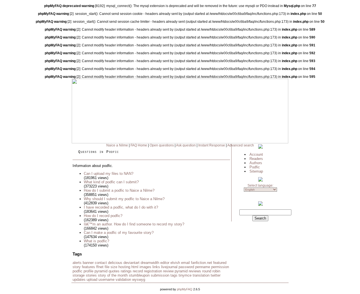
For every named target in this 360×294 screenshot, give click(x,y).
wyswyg (138, 279)
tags (173, 275)
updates (79, 279)
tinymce (185, 275)
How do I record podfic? (103, 216)
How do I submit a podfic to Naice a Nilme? (119, 190)
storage (79, 275)
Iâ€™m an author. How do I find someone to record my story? (134, 224)
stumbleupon (139, 275)
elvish (175, 263)
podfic (77, 271)
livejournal (169, 267)
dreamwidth (150, 263)
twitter (215, 275)
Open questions (162, 145)
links (156, 267)
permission (220, 267)
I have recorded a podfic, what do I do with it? (121, 207)
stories (91, 275)
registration (153, 271)
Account (256, 154)
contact (101, 263)
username (106, 279)
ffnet (100, 267)
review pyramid (175, 271)
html (134, 267)
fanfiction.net (201, 263)
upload (92, 279)
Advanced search (240, 145)
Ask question (186, 145)
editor (164, 263)
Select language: (260, 185)
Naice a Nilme (117, 145)
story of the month (113, 275)
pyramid (100, 271)
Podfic (254, 167)
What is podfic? (96, 241)
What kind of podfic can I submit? (111, 182)
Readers (256, 159)
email (185, 263)
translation (201, 275)
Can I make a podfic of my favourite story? (119, 232)
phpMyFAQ (184, 289)
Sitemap (256, 171)
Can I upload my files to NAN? (108, 173)
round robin (211, 271)
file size (111, 267)
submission (160, 275)
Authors (255, 163)
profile (88, 271)
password (186, 267)
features (88, 267)
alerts (77, 263)
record (138, 271)
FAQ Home (138, 145)
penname (202, 267)
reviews (195, 271)
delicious (115, 263)
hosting (124, 267)
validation (123, 279)
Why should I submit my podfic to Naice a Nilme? (124, 199)
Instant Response (211, 145)
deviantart (131, 263)
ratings (126, 271)
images (145, 267)
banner (88, 263)
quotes (114, 271)
